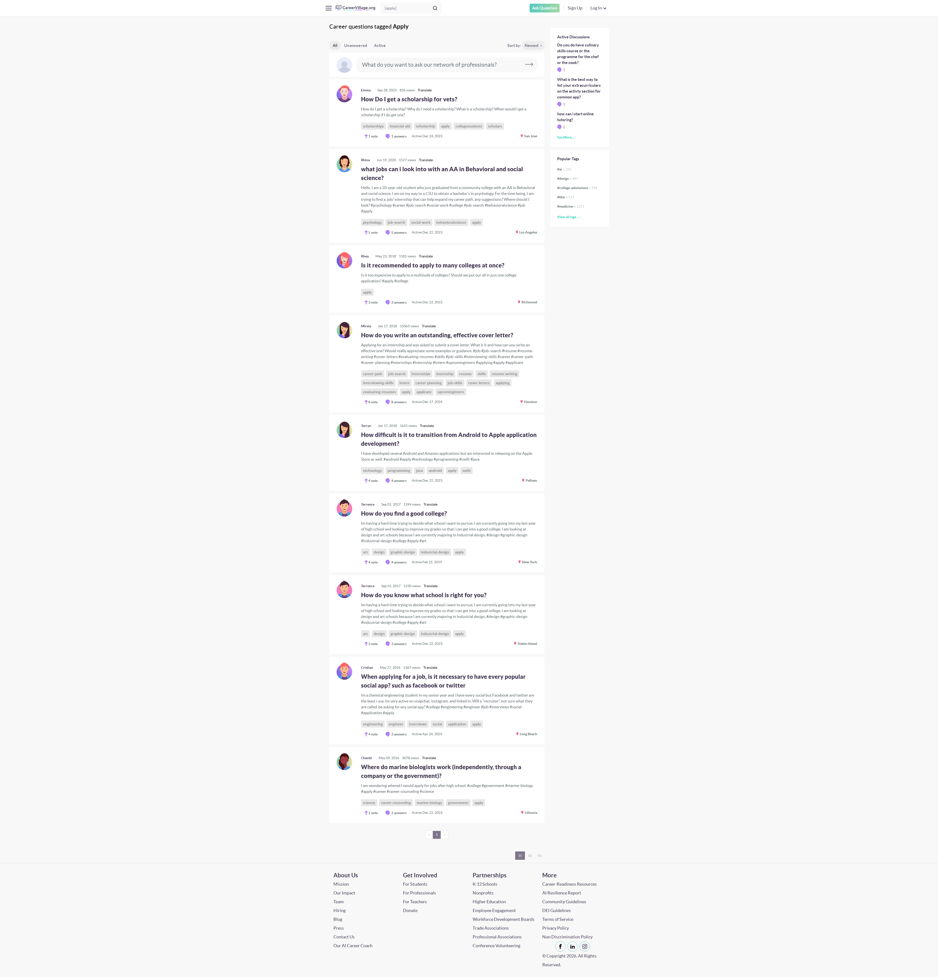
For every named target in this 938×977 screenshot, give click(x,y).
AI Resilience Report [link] (561, 892)
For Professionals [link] (419, 892)
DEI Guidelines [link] (556, 910)
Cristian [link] (367, 667)
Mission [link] (341, 884)
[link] (436, 112)
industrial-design (435, 552)
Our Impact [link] (344, 892)
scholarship (425, 126)
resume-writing (504, 374)
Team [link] (338, 901)
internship (444, 374)
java (419, 470)
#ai (564, 169)
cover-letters (479, 383)
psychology (372, 222)
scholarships (373, 126)
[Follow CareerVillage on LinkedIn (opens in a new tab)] (573, 946)
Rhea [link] (365, 256)
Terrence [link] (367, 504)
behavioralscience (451, 222)
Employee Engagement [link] (494, 910)
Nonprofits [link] (483, 892)
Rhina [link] (365, 160)
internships (421, 374)
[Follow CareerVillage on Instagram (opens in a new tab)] (586, 946)
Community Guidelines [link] (564, 901)
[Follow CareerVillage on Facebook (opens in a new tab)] (561, 946)
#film (565, 197)
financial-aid (400, 126)
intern (404, 383)
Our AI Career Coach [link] (353, 945)
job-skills (455, 383)
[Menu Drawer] (329, 8)
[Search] (435, 8)
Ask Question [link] (544, 8)
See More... (565, 137)
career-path (372, 374)
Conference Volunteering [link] (496, 945)
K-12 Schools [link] (485, 884)
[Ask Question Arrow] (529, 65)
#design (567, 179)
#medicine (570, 206)
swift (466, 470)
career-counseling (396, 803)
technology (372, 470)
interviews (418, 724)
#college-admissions (577, 188)
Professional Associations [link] (497, 936)
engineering (373, 724)
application (457, 724)
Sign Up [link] (575, 8)
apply (445, 126)
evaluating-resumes (379, 392)
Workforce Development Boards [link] (503, 919)
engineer (396, 724)
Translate (425, 90)
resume (465, 374)
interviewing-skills (378, 383)
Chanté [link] (366, 758)
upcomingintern (450, 392)
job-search (396, 222)
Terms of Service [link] (557, 919)
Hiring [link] (339, 910)
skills (482, 374)
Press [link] (338, 928)
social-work (420, 222)
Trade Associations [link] (491, 928)
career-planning (429, 383)
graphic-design (403, 552)
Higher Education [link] (489, 901)
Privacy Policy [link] (555, 928)
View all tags (566, 217)
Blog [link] (337, 919)
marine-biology (429, 803)
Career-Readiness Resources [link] (569, 884)
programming (399, 470)
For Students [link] (415, 884)
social (437, 724)
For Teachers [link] (415, 901)
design (379, 552)
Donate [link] (410, 910)
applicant (424, 392)
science (369, 803)
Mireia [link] (366, 326)
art (365, 552)
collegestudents (469, 126)
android (435, 470)
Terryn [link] (366, 426)
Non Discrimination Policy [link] (567, 936)
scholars (495, 126)
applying (503, 383)
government (458, 803)
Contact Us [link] (344, 936)
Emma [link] (366, 90)
